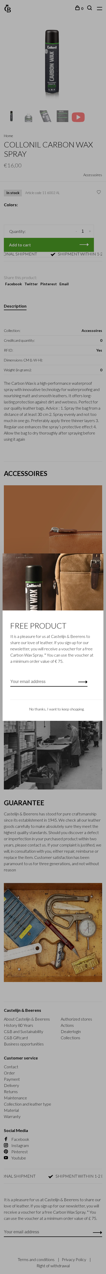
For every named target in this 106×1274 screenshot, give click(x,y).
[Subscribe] (81, 681)
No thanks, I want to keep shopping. (56, 709)
